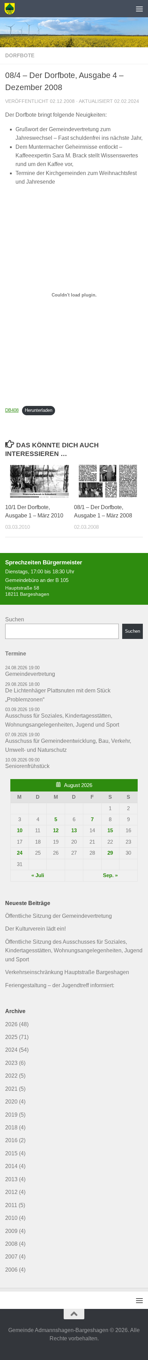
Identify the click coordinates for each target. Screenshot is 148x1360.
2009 (11, 1231)
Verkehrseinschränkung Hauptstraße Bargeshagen (67, 972)
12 (56, 830)
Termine (15, 654)
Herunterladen (38, 410)
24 (19, 853)
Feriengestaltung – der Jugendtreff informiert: (59, 985)
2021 (11, 1089)
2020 (11, 1102)
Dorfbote (19, 55)
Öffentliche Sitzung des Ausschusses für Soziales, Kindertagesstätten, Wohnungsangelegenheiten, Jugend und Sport (73, 950)
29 (110, 853)
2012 (11, 1192)
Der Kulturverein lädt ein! (35, 929)
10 (19, 830)
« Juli (37, 875)
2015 (11, 1153)
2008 (11, 1244)
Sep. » (110, 875)
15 (110, 830)
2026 (11, 1024)
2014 (11, 1166)
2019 (11, 1115)
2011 (11, 1205)
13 (74, 830)
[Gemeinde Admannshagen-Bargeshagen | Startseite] (11, 8)
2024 (11, 1050)
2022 (11, 1076)
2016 (11, 1140)
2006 (11, 1270)
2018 (11, 1127)
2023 (11, 1063)
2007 (11, 1257)
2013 (11, 1179)
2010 (11, 1218)
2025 (11, 1037)
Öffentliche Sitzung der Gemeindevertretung (58, 916)
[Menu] (139, 8)
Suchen (14, 619)
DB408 (12, 410)
